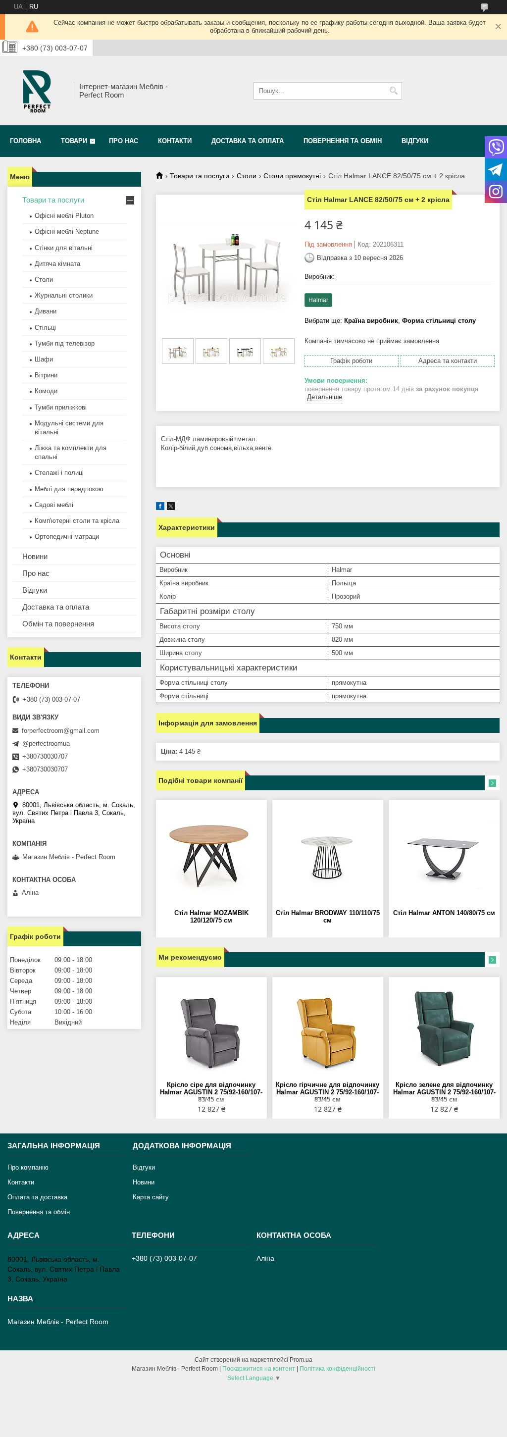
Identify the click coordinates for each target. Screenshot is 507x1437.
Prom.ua (301, 1359)
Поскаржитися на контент (258, 1368)
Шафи (44, 359)
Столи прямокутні (292, 176)
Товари (74, 141)
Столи (246, 176)
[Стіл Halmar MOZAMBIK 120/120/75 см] (211, 854)
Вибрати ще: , (390, 320)
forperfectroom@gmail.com (61, 730)
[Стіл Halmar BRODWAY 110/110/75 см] (328, 854)
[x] (171, 508)
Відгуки (415, 141)
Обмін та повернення (58, 623)
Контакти (175, 141)
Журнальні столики (64, 295)
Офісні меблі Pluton (64, 215)
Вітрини (46, 375)
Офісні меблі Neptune (67, 231)
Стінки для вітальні (64, 248)
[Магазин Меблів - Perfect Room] (37, 90)
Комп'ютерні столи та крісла (77, 520)
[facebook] (160, 508)
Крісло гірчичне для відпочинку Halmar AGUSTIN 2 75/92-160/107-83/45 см (327, 1092)
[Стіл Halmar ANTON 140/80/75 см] (444, 854)
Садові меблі (54, 505)
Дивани (45, 311)
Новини (35, 556)
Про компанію (28, 1167)
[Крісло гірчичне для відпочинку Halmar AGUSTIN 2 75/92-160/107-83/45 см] (328, 1031)
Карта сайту (151, 1197)
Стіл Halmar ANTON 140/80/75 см (444, 913)
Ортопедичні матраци (67, 536)
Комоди (46, 391)
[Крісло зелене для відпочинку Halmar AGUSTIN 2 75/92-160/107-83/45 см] (444, 1031)
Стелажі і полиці (59, 472)
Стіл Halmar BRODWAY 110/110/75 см (328, 916)
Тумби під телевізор (65, 343)
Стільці (45, 327)
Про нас (123, 141)
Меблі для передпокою (69, 489)
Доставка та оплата (247, 141)
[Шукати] (393, 91)
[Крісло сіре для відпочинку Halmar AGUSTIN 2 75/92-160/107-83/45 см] (211, 1031)
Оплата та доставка (37, 1197)
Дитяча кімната (57, 263)
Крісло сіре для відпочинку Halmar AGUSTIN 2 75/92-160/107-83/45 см (211, 1092)
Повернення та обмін (343, 141)
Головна (25, 141)
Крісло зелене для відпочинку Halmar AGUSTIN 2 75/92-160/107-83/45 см (444, 1092)
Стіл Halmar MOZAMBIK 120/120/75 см (211, 916)
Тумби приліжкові (61, 407)
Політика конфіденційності (337, 1368)
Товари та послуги (199, 176)
